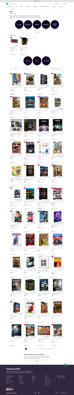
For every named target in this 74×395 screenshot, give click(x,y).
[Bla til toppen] (66, 365)
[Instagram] (35, 393)
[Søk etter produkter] (51, 4)
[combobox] (30, 4)
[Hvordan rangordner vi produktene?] (51, 68)
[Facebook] (38, 393)
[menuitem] (9, 6)
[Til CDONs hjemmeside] (7, 4)
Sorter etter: (54, 68)
